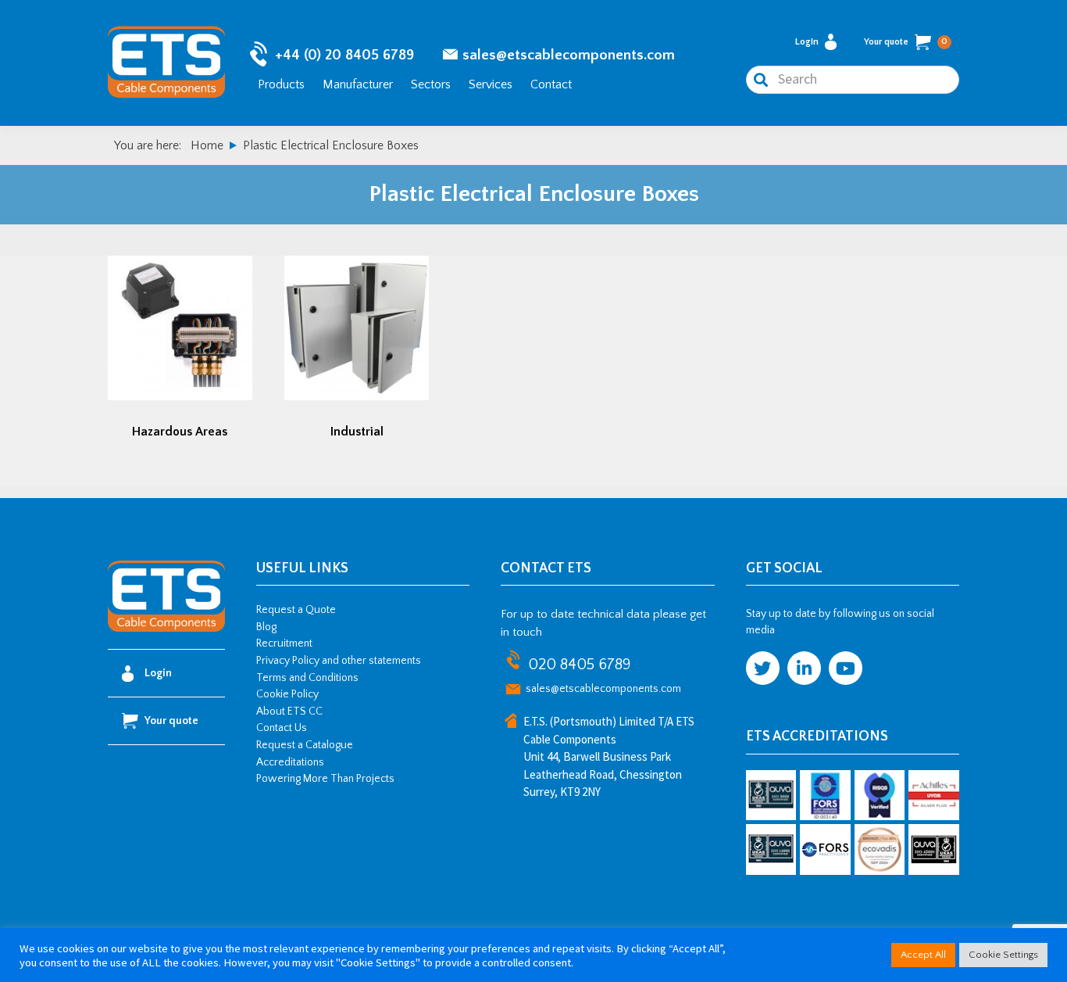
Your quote (905, 42)
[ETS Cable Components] (166, 628)
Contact (551, 84)
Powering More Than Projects (325, 778)
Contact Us (281, 728)
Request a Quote (296, 610)
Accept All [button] (923, 954)
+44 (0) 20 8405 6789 (344, 55)
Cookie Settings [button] (1003, 954)
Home (207, 145)
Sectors (431, 84)
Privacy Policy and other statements (338, 660)
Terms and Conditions (307, 678)
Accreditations (290, 762)
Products (281, 84)
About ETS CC (289, 711)
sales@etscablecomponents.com (568, 55)
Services (490, 84)
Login (807, 42)
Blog (266, 627)
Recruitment (284, 643)
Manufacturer (358, 84)
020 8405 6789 (579, 664)
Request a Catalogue (304, 745)
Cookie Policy (287, 694)
